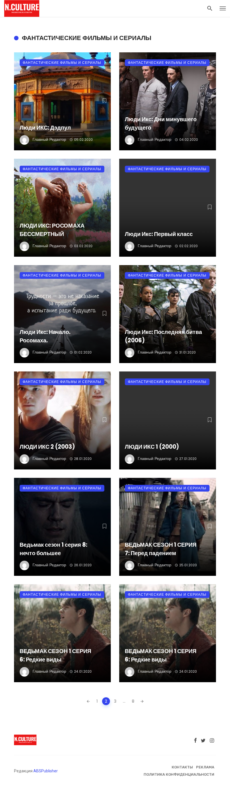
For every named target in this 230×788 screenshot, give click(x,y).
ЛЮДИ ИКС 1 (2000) (152, 447)
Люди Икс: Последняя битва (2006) (163, 336)
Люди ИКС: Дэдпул (45, 128)
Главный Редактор (49, 139)
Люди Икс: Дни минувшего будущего (161, 123)
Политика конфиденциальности (179, 774)
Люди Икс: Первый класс (159, 234)
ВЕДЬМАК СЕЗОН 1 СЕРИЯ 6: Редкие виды (55, 655)
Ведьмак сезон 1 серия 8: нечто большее (53, 549)
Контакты (182, 767)
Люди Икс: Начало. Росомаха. (45, 336)
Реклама (205, 767)
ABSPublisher (45, 771)
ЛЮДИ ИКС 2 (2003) (47, 447)
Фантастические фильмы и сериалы (62, 62)
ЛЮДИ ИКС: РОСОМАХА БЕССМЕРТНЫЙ (52, 230)
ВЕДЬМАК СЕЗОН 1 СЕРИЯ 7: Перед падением (160, 549)
